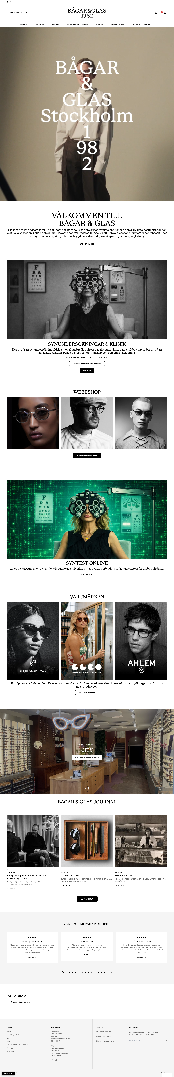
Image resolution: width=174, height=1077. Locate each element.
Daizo (62, 870)
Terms (9, 1032)
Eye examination (118, 24)
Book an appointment (142, 24)
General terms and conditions (17, 1045)
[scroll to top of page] (170, 1066)
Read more (11, 889)
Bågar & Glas (10, 870)
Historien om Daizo (70, 875)
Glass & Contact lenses (77, 24)
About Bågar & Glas (14, 1035)
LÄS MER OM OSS (87, 244)
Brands (55, 24)
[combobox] (167, 1075)
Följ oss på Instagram (20, 1002)
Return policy (11, 1051)
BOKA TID (87, 370)
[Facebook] (7, 2)
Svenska (165, 1075)
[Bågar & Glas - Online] (87, 12)
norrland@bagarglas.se (59, 1053)
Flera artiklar (87, 899)
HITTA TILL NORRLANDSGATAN (87, 757)
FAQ (8, 1041)
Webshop (24, 24)
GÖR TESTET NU (87, 574)
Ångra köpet (8, 1073)
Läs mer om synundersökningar (87, 364)
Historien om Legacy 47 (126, 875)
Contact (9, 1038)
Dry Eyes (99, 24)
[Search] (26, 12)
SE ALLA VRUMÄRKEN (87, 692)
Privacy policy (12, 1048)
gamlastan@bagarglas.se (60, 1039)
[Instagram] (10, 2)
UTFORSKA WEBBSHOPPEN (87, 455)
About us (40, 24)
